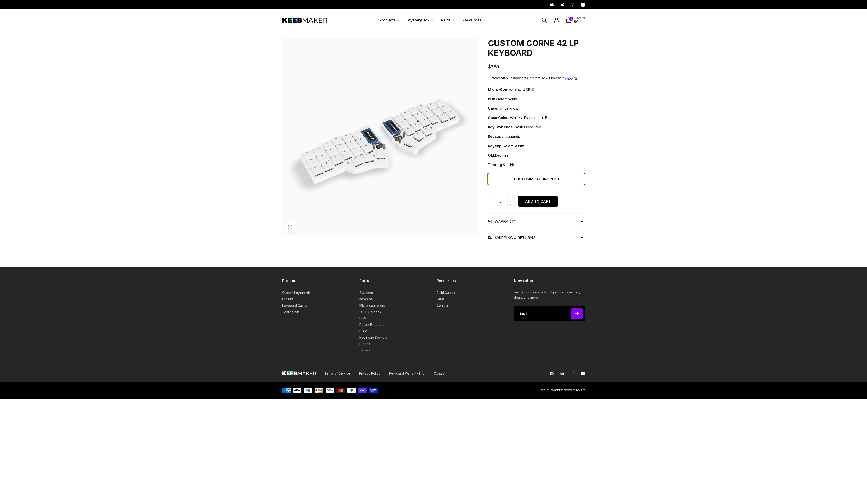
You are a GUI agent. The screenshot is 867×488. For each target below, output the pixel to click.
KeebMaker (557, 390)
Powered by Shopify (574, 390)
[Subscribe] (577, 313)
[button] (389, 20)
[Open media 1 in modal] (380, 136)
